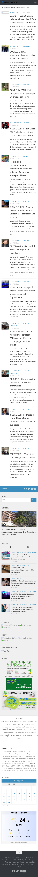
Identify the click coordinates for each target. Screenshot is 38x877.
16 (4, 797)
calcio (35, 721)
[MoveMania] (15, 625)
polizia (27, 732)
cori (7, 727)
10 (9, 793)
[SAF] (19, 690)
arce (15, 721)
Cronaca (13, 46)
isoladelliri (33, 730)
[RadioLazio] (6, 628)
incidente (24, 730)
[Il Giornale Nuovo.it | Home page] (11, 2)
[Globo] (25, 676)
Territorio (13, 326)
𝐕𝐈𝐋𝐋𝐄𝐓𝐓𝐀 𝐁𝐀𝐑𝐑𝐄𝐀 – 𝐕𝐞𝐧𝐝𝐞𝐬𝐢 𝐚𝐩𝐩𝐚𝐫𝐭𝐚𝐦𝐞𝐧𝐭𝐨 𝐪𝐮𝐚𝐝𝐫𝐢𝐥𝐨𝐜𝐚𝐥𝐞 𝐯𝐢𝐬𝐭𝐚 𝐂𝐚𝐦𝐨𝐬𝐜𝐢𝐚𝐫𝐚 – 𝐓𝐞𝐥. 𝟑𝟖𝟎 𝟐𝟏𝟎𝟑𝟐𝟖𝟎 (19, 532)
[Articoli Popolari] (10, 547)
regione (8, 735)
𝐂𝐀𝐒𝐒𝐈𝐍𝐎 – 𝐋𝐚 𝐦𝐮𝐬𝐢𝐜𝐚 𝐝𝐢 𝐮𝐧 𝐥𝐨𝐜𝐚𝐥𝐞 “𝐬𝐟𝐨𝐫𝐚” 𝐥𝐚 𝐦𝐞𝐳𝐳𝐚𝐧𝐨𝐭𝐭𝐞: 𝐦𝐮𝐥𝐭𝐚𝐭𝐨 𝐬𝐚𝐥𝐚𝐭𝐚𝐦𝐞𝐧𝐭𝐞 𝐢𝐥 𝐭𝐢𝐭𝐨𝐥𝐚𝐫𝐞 (22, 596)
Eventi (19, 46)
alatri (2, 721)
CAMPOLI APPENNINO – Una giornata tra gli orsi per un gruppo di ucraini (23, 93)
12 (19, 793)
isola (29, 730)
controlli (4, 727)
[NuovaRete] (6, 625)
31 (9, 803)
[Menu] (35, 2)
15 (34, 793)
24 (9, 800)
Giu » (7, 806)
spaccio (19, 738)
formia (34, 727)
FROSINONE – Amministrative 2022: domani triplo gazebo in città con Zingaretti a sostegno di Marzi (21, 169)
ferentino (21, 727)
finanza (26, 727)
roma (23, 735)
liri (13, 732)
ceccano (27, 724)
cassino (20, 724)
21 (29, 797)
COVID (10, 727)
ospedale (17, 732)
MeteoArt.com (22, 842)
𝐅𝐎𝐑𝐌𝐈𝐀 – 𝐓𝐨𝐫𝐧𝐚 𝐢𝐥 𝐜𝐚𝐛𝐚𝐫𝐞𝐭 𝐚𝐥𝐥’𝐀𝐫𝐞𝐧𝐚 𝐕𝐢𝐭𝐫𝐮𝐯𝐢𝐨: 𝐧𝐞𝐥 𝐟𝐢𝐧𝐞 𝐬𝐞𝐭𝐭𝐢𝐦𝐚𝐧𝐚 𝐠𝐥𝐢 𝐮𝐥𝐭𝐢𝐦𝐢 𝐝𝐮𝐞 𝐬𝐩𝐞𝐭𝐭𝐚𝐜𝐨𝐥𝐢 (23, 583)
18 (14, 797)
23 (4, 800)
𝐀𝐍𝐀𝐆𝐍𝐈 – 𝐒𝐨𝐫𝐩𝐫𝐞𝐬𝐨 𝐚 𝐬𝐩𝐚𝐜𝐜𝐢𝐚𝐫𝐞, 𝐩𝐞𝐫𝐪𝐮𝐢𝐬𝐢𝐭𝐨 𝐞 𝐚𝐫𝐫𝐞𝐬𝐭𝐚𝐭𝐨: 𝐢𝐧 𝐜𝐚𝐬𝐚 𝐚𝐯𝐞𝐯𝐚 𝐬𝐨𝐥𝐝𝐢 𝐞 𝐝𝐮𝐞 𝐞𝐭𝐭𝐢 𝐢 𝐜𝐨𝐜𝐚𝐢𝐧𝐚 (22, 609)
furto (15, 730)
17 (9, 797)
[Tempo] (5, 640)
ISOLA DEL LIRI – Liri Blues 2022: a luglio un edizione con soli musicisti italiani (22, 132)
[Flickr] (35, 489)
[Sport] (9, 638)
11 (14, 793)
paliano (22, 733)
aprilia (11, 721)
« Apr (3, 806)
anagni (6, 721)
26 (19, 800)
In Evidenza (26, 46)
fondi (30, 727)
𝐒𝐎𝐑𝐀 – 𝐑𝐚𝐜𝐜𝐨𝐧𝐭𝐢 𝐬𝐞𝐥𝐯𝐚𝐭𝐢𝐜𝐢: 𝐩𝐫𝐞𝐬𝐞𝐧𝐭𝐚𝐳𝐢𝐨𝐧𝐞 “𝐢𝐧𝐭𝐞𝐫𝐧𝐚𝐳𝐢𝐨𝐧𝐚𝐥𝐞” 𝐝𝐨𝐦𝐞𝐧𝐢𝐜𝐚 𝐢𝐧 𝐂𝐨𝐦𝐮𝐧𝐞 (21, 557)
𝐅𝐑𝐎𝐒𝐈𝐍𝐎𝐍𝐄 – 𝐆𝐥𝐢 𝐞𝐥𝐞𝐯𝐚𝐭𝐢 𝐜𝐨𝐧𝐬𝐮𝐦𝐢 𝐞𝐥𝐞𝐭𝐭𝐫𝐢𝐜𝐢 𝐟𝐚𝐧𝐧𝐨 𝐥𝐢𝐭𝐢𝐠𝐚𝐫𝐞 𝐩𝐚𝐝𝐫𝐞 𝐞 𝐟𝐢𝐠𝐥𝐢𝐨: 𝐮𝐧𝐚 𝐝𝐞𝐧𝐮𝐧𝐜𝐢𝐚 (22, 570)
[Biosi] (30, 676)
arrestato (19, 721)
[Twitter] (29, 489)
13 (24, 793)
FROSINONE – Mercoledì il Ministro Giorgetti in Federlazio (22, 249)
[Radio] (4, 638)
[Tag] (28, 547)
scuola (26, 735)
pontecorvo (33, 732)
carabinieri (7, 724)
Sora (35, 735)
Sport (18, 13)
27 (24, 800)
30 (4, 803)
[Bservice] (19, 710)
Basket (12, 13)
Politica (25, 156)
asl (28, 721)
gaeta (19, 730)
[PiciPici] (19, 674)
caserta (14, 724)
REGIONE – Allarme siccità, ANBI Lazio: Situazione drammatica (22, 382)
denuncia (15, 727)
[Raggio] (21, 638)
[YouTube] (32, 489)
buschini (31, 721)
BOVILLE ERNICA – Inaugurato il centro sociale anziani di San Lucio (22, 55)
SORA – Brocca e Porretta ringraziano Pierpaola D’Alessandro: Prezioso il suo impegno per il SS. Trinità (22, 338)
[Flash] (14, 638)
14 (29, 793)
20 (24, 797)
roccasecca (18, 735)
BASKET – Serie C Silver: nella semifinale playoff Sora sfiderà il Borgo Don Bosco (23, 19)
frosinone (8, 729)
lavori (8, 732)
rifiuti (14, 735)
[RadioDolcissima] (26, 625)
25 (14, 800)
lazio (11, 732)
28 (29, 800)
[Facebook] (25, 489)
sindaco (30, 735)
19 (19, 797)
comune (33, 724)
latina (4, 732)
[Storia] (28, 638)
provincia (2, 735)
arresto (25, 721)
